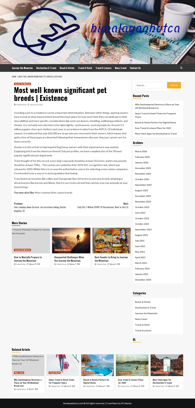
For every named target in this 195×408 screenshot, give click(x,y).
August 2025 (141, 190)
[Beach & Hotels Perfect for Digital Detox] (97, 365)
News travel (120, 68)
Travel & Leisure (103, 68)
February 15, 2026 (173, 386)
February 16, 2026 (138, 386)
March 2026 (141, 151)
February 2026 (142, 157)
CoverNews (112, 403)
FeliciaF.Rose (21, 105)
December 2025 (143, 168)
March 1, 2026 (33, 389)
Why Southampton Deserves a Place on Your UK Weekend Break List (157, 106)
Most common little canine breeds (53, 192)
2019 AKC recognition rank (92, 165)
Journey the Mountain (22, 68)
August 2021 (141, 235)
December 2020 (143, 279)
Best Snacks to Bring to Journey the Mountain (111, 258)
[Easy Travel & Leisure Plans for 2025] (132, 365)
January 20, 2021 (36, 105)
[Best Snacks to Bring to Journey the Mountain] (112, 240)
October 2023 (142, 207)
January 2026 (141, 162)
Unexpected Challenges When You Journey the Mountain (69, 258)
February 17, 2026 (104, 386)
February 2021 (142, 268)
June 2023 (140, 212)
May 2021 (140, 251)
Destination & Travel (46, 68)
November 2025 (143, 173)
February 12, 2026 (34, 264)
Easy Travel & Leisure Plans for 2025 (153, 128)
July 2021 (139, 240)
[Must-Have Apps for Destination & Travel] (167, 365)
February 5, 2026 (115, 264)
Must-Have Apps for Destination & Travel (156, 133)
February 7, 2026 (74, 264)
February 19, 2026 (69, 386)
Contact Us (135, 68)
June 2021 (140, 246)
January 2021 (141, 274)
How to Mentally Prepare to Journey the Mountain (28, 258)
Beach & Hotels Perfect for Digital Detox (155, 122)
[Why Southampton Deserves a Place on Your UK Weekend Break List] (28, 365)
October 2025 (142, 179)
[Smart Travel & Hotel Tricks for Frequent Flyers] (63, 365)
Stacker (18, 147)
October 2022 (142, 218)
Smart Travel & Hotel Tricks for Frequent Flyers (155, 115)
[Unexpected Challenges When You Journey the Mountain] (71, 240)
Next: (103, 205)
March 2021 (141, 263)
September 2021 (143, 229)
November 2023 (143, 201)
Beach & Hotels (67, 68)
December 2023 (143, 196)
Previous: (40, 207)
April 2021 (140, 257)
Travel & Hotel (85, 68)
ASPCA (102, 129)
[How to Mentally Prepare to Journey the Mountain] (31, 240)
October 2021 (142, 224)
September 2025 (143, 185)
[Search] (181, 67)
